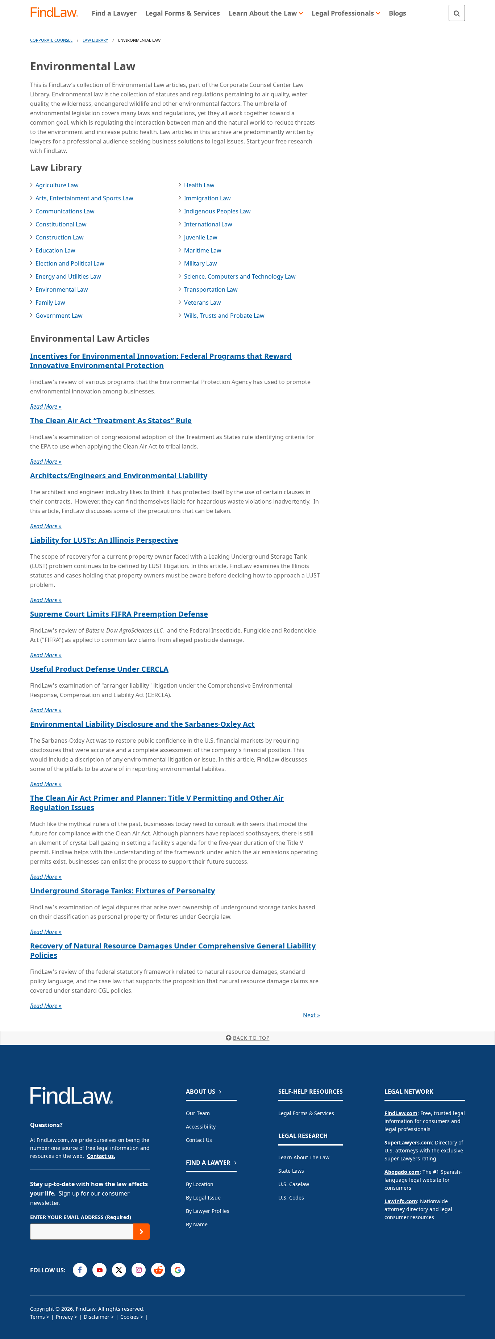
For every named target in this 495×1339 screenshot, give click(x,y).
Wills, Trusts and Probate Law (224, 316)
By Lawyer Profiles (207, 1210)
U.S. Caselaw (293, 1184)
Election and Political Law (70, 263)
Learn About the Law (303, 1157)
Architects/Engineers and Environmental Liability (118, 475)
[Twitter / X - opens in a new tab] (119, 1270)
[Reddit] (158, 1270)
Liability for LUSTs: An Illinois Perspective (104, 540)
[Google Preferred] (178, 1270)
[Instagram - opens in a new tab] (139, 1270)
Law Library (95, 40)
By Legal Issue (203, 1197)
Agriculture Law (57, 185)
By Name (197, 1224)
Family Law (50, 302)
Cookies (129, 1316)
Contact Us (199, 1139)
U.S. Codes (291, 1197)
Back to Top (251, 1037)
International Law (208, 224)
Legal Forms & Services (306, 1113)
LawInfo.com (400, 1201)
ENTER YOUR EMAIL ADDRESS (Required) (80, 1217)
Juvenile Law (200, 237)
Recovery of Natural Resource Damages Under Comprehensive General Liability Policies (173, 950)
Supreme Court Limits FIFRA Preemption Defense (119, 614)
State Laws (291, 1170)
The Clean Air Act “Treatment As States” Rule (111, 420)
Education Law (55, 250)
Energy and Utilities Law (68, 276)
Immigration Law (207, 198)
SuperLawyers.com (408, 1142)
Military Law (200, 263)
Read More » (46, 406)
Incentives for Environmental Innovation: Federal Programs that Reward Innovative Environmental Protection (161, 360)
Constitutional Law (61, 224)
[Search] (457, 13)
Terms (37, 1316)
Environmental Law (62, 289)
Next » (311, 1015)
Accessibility (201, 1126)
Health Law (199, 185)
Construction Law (60, 237)
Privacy (64, 1316)
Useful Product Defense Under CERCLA (99, 669)
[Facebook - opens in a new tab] (80, 1270)
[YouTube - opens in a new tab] (99, 1270)
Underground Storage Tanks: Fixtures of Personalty (122, 891)
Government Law (59, 316)
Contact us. (101, 1155)
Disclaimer (96, 1316)
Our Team (198, 1113)
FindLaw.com (400, 1113)
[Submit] (141, 1231)
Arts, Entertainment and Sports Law (84, 198)
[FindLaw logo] (57, 12)
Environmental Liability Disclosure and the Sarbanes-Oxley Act (142, 724)
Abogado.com (402, 1171)
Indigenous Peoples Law (217, 211)
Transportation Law (211, 289)
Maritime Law (202, 250)
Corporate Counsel (51, 40)
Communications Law (65, 211)
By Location (199, 1184)
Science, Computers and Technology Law (240, 276)
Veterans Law (202, 302)
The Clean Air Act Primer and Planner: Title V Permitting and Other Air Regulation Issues (157, 802)
